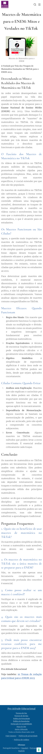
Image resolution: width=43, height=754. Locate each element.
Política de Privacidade (21, 718)
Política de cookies (21, 740)
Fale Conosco (11, 736)
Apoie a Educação (21, 729)
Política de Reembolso (21, 721)
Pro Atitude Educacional (21, 708)
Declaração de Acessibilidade (21, 724)
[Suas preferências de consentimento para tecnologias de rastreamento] (39, 750)
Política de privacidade (28, 736)
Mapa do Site (21, 727)
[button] (34, 4)
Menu (39, 4)
